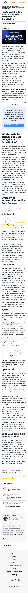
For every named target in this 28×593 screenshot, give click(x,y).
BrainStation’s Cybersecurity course (12, 383)
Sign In (13, 2)
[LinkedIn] (3, 539)
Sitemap (14, 575)
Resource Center (14, 566)
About (14, 557)
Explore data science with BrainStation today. (11, 125)
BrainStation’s (19, 89)
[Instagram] (15, 580)
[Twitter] (12, 580)
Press (14, 569)
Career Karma (20, 519)
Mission (14, 563)
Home (14, 554)
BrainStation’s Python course (11, 323)
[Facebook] (8, 580)
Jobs (14, 560)
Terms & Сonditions (14, 572)
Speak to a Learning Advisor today (12, 461)
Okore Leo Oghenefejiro (9, 23)
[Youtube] (19, 580)
